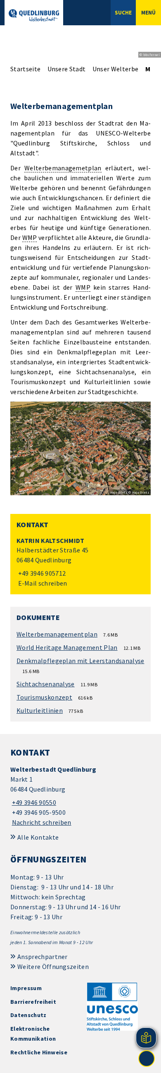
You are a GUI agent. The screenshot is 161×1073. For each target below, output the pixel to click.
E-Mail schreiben (42, 583)
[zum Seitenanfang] (146, 1058)
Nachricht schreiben (41, 822)
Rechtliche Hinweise (38, 1052)
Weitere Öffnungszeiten (53, 966)
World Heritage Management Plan (67, 647)
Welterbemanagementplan (57, 634)
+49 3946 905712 (41, 573)
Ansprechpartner (42, 956)
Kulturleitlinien (40, 710)
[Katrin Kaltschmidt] (80, 562)
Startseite (25, 69)
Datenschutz (28, 1015)
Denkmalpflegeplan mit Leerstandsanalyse (80, 660)
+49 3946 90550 (33, 802)
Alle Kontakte (38, 837)
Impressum (26, 988)
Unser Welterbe (115, 69)
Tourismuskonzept (44, 697)
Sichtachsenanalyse (46, 684)
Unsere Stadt (66, 69)
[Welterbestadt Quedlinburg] (80, 796)
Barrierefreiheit (33, 1001)
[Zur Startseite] (34, 15)
